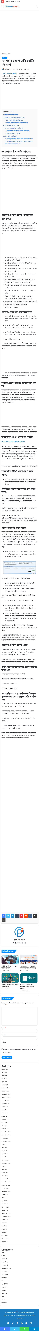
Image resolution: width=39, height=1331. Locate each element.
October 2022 (5, 1188)
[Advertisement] (19, 192)
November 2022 (6, 1185)
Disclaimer (12, 1315)
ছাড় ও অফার (5, 1275)
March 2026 (5, 1085)
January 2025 (5, 1129)
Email (3, 1035)
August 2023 (5, 1166)
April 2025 (4, 1119)
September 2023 (6, 1163)
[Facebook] (3, 916)
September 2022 (6, 1191)
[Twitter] (8, 916)
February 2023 (5, 1176)
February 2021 (5, 1238)
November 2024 (6, 1135)
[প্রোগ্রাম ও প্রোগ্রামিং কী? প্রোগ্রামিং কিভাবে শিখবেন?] (10, 978)
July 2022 (4, 1198)
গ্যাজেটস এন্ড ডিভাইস (6, 1268)
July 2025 (4, 1110)
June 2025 (4, 1113)
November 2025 (6, 1097)
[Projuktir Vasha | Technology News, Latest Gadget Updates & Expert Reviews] (12, 7)
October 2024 (5, 1138)
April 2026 (4, 1082)
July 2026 (4, 1072)
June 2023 (4, 1169)
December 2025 (6, 1094)
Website (4, 1042)
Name (3, 1028)
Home (5, 54)
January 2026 (5, 1091)
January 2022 (5, 1210)
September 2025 (6, 1104)
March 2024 (5, 1157)
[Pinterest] (23, 943)
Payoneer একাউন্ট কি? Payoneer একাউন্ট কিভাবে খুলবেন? (27, 986)
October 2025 (5, 1100)
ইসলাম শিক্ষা (5, 1262)
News (3, 1253)
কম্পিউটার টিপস (5, 1265)
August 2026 (5, 1069)
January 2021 (5, 1242)
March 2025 (5, 1122)
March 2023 (5, 1173)
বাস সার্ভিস (4, 1290)
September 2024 (6, 1141)
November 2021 (6, 1213)
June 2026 (4, 1075)
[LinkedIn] (21, 943)
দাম (2, 1281)
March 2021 (5, 1235)
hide (12, 112)
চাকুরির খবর (4, 1271)
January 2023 (5, 1179)
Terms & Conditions (21, 1315)
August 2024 (5, 1144)
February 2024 (5, 1160)
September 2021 (6, 1217)
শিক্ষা (9, 54)
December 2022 (6, 1182)
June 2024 (4, 1148)
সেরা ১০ (3, 1300)
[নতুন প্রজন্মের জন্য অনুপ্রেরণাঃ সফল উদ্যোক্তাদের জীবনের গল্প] (28, 959)
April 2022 (4, 1201)
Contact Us (19, 1318)
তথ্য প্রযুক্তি (4, 1278)
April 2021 (4, 1232)
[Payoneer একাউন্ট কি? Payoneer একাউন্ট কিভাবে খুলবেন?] (28, 978)
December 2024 (6, 1132)
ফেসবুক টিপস (5, 1287)
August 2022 (5, 1195)
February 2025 (5, 1126)
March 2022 (5, 1204)
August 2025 (5, 1107)
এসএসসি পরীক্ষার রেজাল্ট (9, 73)
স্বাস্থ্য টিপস (4, 1303)
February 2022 (5, 1207)
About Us (6, 1315)
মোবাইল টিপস (5, 1293)
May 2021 (4, 1229)
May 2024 (4, 1151)
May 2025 (4, 1116)
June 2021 (4, 1226)
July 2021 (4, 1223)
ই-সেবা (3, 1256)
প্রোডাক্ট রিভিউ (5, 1284)
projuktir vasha (8, 69)
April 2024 (4, 1154)
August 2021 (5, 1220)
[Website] (14, 943)
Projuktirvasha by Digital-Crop (26, 1312)
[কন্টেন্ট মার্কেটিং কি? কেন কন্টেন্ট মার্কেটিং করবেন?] (10, 959)
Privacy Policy (31, 1315)
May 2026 (4, 1078)
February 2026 (5, 1088)
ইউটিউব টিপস (5, 1259)
